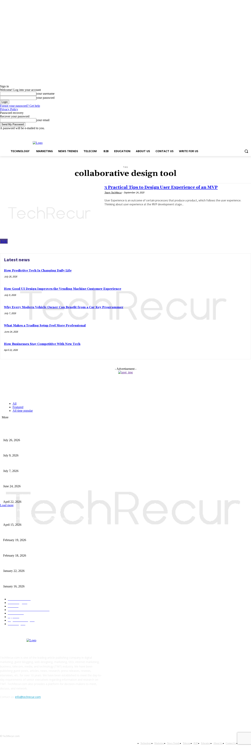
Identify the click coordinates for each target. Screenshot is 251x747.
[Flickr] (24, 715)
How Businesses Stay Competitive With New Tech (42, 344)
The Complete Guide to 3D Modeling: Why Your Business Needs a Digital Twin (47, 533)
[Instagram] (232, 133)
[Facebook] (227, 133)
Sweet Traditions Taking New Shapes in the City (30, 579)
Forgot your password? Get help (20, 105)
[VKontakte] (44, 715)
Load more (7, 505)
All (14, 403)
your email (42, 120)
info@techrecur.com (28, 697)
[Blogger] (4, 715)
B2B (4, 241)
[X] (238, 133)
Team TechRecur (113, 192)
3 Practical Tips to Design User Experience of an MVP (161, 187)
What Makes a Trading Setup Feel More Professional (45, 325)
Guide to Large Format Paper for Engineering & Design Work (38, 549)
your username (45, 93)
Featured (18, 407)
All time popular (23, 410)
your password (45, 97)
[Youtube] (248, 133)
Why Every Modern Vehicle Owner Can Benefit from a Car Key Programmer (63, 307)
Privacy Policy (9, 109)
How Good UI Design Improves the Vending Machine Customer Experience (62, 289)
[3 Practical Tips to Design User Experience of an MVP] (50, 213)
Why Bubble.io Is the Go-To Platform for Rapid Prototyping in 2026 (41, 564)
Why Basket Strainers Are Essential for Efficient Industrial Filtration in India (46, 518)
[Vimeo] (243, 133)
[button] (246, 151)
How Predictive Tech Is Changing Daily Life (38, 270)
